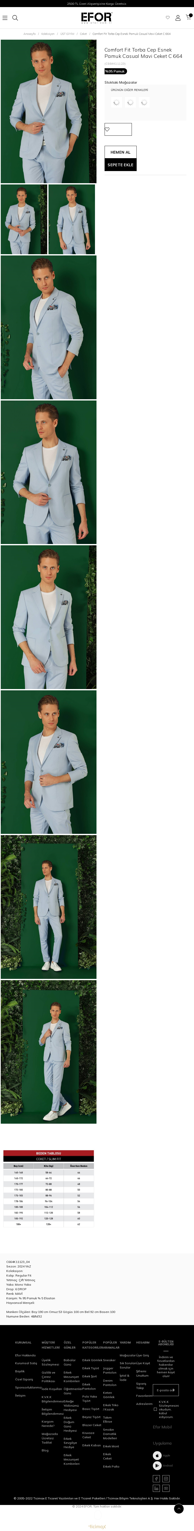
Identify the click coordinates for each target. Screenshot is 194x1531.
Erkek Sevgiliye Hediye (70, 1443)
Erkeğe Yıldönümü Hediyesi (71, 1405)
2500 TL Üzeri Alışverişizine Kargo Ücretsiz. (97, 4)
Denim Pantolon (109, 1383)
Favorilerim (144, 1396)
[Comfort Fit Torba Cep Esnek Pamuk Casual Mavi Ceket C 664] (116, 102)
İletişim (20, 1395)
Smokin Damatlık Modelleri (110, 1434)
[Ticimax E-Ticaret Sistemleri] (97, 1527)
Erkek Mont (111, 1446)
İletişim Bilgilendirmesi (53, 1411)
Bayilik (20, 1371)
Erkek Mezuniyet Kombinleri (72, 1377)
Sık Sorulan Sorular (128, 1365)
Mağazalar (128, 1355)
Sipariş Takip (141, 1386)
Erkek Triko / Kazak (110, 1407)
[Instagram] (165, 1478)
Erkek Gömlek (92, 1360)
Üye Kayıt (143, 1363)
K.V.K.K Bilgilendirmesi (53, 1399)
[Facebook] (156, 1478)
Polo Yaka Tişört (89, 1399)
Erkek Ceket (107, 1456)
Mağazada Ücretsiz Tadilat (50, 1438)
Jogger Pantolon (109, 1370)
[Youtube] (165, 1488)
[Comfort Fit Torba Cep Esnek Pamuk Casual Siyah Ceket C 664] (144, 102)
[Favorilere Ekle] (118, 129)
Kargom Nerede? (48, 1424)
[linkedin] (156, 1488)
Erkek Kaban (91, 1445)
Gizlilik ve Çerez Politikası (48, 1377)
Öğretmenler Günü (73, 1391)
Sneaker (109, 1360)
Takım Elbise (107, 1420)
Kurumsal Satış (26, 1363)
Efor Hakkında (25, 1355)
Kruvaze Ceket (88, 1435)
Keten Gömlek (108, 1395)
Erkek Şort (89, 1376)
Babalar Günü (70, 1362)
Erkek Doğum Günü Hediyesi (70, 1424)
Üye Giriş (142, 1355)
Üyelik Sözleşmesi (50, 1362)
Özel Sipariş (24, 1379)
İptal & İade (124, 1378)
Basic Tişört (90, 1409)
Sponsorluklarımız (28, 1387)
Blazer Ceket (91, 1425)
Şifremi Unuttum (142, 1373)
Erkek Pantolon (89, 1386)
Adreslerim (144, 1404)
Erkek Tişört (90, 1368)
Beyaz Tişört (91, 1417)
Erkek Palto (111, 1466)
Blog (45, 1450)
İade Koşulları (52, 1389)
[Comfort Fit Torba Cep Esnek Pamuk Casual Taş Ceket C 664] (130, 102)
